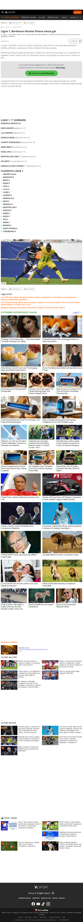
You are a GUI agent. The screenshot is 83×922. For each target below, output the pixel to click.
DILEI (58, 912)
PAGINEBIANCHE (43, 912)
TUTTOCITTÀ (52, 912)
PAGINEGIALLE (16, 912)
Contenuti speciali (24, 898)
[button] (80, 17)
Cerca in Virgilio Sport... (39, 893)
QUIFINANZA (70, 912)
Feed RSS (54, 898)
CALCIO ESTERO (16, 27)
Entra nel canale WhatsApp (43, 73)
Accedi (77, 12)
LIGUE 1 (64, 17)
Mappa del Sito (46, 898)
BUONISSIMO (77, 912)
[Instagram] (48, 905)
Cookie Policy (43, 917)
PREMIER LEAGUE (29, 17)
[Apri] (2, 12)
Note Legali (28, 917)
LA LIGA (42, 17)
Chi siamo (20, 917)
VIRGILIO (9, 912)
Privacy (35, 917)
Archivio (62, 898)
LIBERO (4, 912)
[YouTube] (38, 905)
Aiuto (63, 917)
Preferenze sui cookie (54, 917)
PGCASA (36, 912)
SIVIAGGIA (63, 912)
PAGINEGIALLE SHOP (27, 912)
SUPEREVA (42, 914)
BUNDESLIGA (53, 17)
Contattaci (36, 898)
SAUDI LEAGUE (76, 17)
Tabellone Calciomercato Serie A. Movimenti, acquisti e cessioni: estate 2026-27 (33, 307)
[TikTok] (43, 905)
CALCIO (7, 27)
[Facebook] (33, 905)
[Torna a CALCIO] (2, 17)
